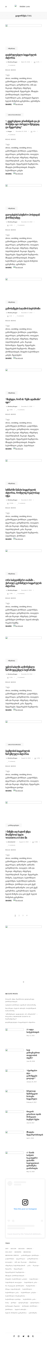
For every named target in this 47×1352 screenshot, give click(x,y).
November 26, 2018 (26, 674)
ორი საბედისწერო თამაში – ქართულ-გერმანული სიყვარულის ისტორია (23, 583)
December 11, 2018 (26, 406)
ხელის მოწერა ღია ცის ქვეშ (17, 894)
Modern (18, 1252)
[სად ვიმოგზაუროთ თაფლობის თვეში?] (14, 1058)
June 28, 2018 (31, 1061)
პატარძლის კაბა (30, 1282)
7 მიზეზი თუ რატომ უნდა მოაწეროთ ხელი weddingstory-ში (18, 834)
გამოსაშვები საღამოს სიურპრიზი (22, 308)
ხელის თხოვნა (20, 1309)
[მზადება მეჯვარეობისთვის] (14, 1140)
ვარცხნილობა (23, 85)
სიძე (7, 1302)
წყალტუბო (17, 355)
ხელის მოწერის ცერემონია (17, 101)
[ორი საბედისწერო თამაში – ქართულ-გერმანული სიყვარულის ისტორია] (23, 562)
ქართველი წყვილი (30, 98)
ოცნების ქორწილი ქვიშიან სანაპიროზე (20, 1005)
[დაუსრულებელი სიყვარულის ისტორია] (23, 36)
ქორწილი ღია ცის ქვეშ (25, 884)
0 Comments (11, 65)
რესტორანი (30, 1285)
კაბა (22, 160)
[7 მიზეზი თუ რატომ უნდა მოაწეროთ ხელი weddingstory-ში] (23, 813)
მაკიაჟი (28, 160)
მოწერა (8, 877)
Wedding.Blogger (12, 62)
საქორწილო (27, 1289)
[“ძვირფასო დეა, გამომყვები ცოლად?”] (14, 1078)
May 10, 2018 (30, 1171)
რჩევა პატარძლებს (12, 1289)
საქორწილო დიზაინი (26, 881)
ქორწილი (21, 536)
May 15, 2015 (30, 1035)
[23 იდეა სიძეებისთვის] (14, 1037)
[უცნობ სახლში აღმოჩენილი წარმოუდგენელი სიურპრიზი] (23, 649)
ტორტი (13, 1302)
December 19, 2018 (26, 222)
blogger (10, 131)
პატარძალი (25, 94)
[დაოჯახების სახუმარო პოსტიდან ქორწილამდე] (23, 196)
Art (7, 1248)
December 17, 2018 (26, 312)
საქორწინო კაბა (29, 1299)
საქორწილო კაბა (13, 98)
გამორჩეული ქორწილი (15, 81)
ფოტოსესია (34, 1302)
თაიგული (34, 154)
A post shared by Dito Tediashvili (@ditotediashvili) (26, 1234)
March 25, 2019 (25, 62)
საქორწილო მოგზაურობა (15, 1296)
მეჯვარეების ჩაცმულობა (27, 164)
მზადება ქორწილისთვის (16, 167)
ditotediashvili (11, 842)
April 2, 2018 (30, 1138)
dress (7, 78)
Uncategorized (14, 115)
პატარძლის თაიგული (13, 1282)
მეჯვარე (36, 160)
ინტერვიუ (11, 48)
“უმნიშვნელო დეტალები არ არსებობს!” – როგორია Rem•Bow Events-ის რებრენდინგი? (21, 1016)
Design (21, 1248)
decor (13, 1248)
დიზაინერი (21, 864)
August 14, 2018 (26, 758)
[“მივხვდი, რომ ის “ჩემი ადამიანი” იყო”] (23, 381)
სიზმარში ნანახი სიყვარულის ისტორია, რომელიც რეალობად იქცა (22, 492)
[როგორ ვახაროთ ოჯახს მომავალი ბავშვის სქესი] (14, 1119)
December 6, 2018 (26, 500)
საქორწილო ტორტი (14, 787)
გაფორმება (32, 81)
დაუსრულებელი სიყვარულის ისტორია (20, 1022)
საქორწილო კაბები (28, 1292)
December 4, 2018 (26, 590)
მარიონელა (10, 345)
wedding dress (25, 78)
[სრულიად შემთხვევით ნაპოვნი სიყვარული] (14, 1099)
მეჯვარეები (25, 91)
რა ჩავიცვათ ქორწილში (14, 1285)
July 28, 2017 (30, 1123)
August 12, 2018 (23, 842)
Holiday (8, 1252)
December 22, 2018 (21, 131)
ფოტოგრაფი (23, 1302)
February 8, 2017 (32, 1102)
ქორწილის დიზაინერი (15, 887)
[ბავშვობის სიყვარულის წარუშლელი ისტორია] (23, 732)
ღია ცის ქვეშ (31, 887)
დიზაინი (30, 864)
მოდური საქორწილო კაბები (16, 1279)
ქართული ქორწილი (29, 1306)
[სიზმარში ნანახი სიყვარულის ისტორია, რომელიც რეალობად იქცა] (23, 471)
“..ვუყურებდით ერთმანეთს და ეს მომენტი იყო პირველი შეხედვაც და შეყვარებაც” (22, 124)
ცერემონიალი (22, 891)
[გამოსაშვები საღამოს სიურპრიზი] (23, 290)
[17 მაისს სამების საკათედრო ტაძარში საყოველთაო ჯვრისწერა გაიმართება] (14, 1160)
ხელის (33, 891)
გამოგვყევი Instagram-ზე (25, 986)
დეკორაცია (10, 85)
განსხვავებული (13, 825)
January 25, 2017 (32, 1081)
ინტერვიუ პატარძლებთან (15, 1265)
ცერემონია (10, 891)
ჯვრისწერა (35, 101)
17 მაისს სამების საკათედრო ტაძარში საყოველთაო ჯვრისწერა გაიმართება (33, 1160)
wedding (14, 78)
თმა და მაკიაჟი (12, 157)
